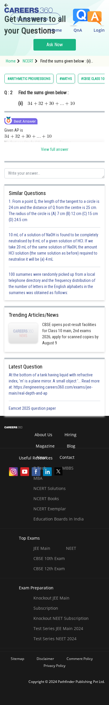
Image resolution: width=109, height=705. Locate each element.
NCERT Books (46, 498)
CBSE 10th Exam (49, 558)
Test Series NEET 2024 (54, 638)
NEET (71, 548)
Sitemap (17, 658)
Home (56, 30)
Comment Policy (80, 658)
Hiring (70, 434)
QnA (78, 30)
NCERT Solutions (49, 488)
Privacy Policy (54, 665)
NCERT (28, 61)
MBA (37, 478)
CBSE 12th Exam (49, 568)
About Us (43, 434)
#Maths (66, 79)
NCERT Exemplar (49, 508)
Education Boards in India (58, 519)
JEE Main (41, 548)
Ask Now (55, 44)
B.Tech (40, 468)
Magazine (45, 446)
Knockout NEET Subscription (61, 618)
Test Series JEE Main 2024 (58, 628)
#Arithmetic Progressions (29, 79)
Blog (71, 446)
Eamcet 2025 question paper (33, 408)
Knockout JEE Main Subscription (51, 603)
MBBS (68, 468)
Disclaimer (45, 658)
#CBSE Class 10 (92, 79)
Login (99, 30)
